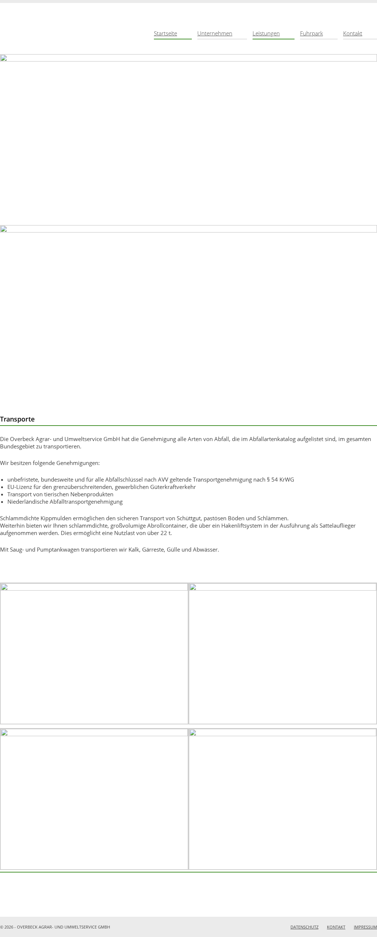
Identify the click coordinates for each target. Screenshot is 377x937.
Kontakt (352, 33)
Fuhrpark (311, 33)
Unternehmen (214, 33)
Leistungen (266, 33)
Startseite (165, 33)
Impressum (365, 927)
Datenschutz (304, 927)
